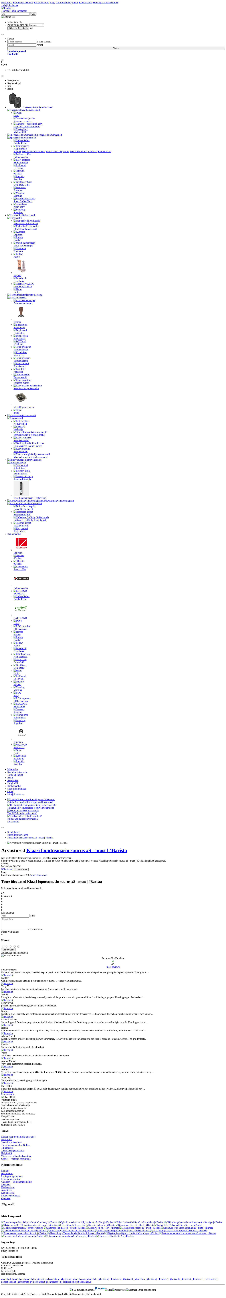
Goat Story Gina (22, 184)
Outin (16, 115)
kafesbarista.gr (25, 1281)
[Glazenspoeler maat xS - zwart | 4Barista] (22, 1227)
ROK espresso (21, 162)
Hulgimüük (72, 2)
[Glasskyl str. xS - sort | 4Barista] (102, 1227)
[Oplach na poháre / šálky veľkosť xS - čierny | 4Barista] (29, 1222)
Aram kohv (19, 207)
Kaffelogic (19, 758)
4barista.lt (186, 1279)
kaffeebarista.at (8, 1281)
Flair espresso (20, 148)
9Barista (18, 173)
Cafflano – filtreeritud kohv (27, 126)
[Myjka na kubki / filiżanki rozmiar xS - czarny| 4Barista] (29, 1225)
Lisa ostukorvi (21, 869)
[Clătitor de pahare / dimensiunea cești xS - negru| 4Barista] (193, 1222)
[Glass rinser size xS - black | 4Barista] (135, 1225)
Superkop (18, 212)
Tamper (17, 322)
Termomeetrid (20, 377)
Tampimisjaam (21, 360)
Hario (16, 292)
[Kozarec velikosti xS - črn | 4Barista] (115, 1236)
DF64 (16, 623)
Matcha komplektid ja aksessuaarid (30, 457)
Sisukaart (5, 1184)
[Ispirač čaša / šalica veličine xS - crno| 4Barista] (178, 1225)
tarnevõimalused (39, 875)
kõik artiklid (13, 821)
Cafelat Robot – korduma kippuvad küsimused (30, 802)
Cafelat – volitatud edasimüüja (16, 1159)
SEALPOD (19, 706)
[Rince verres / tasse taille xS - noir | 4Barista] (24, 1233)
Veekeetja (18, 429)
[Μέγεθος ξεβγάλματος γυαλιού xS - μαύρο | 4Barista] (131, 1233)
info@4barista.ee (9, 5)
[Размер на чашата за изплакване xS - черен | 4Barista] (187, 1233)
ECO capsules (20, 629)
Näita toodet (7, 869)
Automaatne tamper (23, 303)
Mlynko (17, 275)
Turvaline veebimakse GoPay (15, 1145)
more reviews (113, 967)
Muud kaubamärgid (23, 245)
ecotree (17, 634)
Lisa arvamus (8, 950)
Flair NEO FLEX (78, 151)
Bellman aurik (20, 473)
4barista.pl (54, 1279)
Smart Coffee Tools (23, 201)
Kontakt (5, 1170)
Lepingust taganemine (12, 1176)
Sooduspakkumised (102, 2)
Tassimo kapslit (21, 525)
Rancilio (18, 179)
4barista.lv (175, 1279)
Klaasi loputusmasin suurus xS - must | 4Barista (30, 837)
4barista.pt (152, 1279)
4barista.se (140, 1279)
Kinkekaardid (85, 2)
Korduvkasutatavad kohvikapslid (58, 500)
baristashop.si (84, 1281)
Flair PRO (40, 151)
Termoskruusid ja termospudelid (29, 435)
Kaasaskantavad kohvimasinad (38, 107)
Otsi (33, 14)
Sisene (116, 48)
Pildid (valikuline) (10, 931)
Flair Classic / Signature (57, 151)
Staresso (18, 712)
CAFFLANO (20, 618)
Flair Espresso (20, 656)
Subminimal (19, 468)
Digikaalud (19, 333)
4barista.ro (43, 1279)
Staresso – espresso (23, 121)
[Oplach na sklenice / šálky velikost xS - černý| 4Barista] (86, 1222)
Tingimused (7, 1147)
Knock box (19, 355)
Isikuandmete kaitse (10, 1179)
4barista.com (79, 1279)
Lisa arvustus (7, 1094)
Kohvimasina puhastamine (26, 388)
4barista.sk (6, 1279)
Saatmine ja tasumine (23, 2)
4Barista (18, 558)
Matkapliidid (20, 132)
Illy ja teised (19, 531)
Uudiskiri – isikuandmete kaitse (16, 1181)
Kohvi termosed (21, 440)
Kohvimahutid (21, 451)
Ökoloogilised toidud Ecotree (28, 446)
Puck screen (19, 338)
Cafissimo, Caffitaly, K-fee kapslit (30, 520)
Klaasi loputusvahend (24, 407)
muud (16, 412)
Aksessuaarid (29, 415)
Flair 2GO (92, 151)
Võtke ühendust (41, 2)
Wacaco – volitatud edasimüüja (16, 1156)
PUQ (16, 695)
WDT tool (19, 344)
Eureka (17, 240)
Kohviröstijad (20, 423)
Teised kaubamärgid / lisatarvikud (30, 498)
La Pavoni (19, 168)
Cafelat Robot (20, 143)
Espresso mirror (21, 383)
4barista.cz (18, 1279)
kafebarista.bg (40, 1281)
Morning (18, 195)
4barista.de (66, 1279)
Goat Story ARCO (23, 286)
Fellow (17, 256)
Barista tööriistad (34, 295)
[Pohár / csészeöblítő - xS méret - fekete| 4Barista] (139, 1222)
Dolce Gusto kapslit (23, 509)
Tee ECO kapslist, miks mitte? (22, 813)
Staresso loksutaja (22, 479)
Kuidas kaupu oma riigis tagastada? (18, 1136)
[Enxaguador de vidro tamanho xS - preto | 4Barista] (187, 1227)
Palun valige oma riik (17, 25)
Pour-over (18, 190)
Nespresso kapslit (22, 514)
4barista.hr (92, 1279)
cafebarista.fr (211, 1279)
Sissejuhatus (13, 832)
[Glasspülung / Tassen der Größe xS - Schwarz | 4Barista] (87, 1225)
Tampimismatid (21, 349)
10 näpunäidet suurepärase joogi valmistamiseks (30, 807)
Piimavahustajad (34, 459)
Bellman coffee (21, 157)
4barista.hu (30, 1279)
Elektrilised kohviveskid (25, 229)
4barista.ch (198, 1279)
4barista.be (116, 1279)
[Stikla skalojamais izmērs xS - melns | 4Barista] (71, 1230)
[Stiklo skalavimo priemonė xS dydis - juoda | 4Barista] (122, 1230)
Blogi (52, 2)
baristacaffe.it (54, 1281)
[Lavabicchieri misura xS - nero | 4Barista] (22, 1236)
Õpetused (5, 1198)
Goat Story (19, 667)
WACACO (19, 747)
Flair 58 (17, 151)
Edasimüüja (19, 327)
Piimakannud (20, 366)
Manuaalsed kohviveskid (26, 223)
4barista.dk (128, 1279)
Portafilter (18, 371)
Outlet (115, 2)
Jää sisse (18, 28)
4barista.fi (163, 1279)
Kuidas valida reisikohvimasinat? (23, 819)
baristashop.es (70, 1281)
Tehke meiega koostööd (12, 1150)
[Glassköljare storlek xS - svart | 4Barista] (140, 1227)
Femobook (19, 281)
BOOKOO (19, 593)
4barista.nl (104, 1279)
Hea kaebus (7, 1173)
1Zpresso (18, 234)
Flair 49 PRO (28, 151)
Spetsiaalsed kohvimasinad (49, 135)
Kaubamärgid (14, 534)
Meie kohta (6, 2)
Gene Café (19, 662)
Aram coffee (20, 569)
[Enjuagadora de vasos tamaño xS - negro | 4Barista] (70, 1236)
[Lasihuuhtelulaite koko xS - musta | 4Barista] (24, 1230)
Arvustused (61, 2)
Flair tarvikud (104, 151)
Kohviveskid (28, 215)
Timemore (18, 251)
